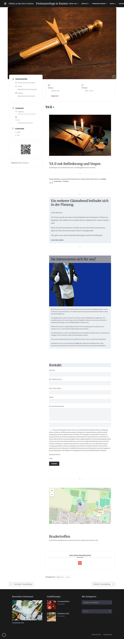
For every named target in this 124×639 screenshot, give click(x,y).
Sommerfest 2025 (18, 623)
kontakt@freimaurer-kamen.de (27, 89)
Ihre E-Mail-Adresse (55, 388)
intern (18, 132)
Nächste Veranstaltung (102, 584)
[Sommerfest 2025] (27, 610)
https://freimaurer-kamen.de (26, 96)
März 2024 (60, 577)
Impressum (107, 634)
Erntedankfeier (63, 601)
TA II (18, 135)
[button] (78, 3)
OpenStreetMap (101, 523)
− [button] (52, 494)
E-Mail (77, 343)
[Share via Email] (80, 563)
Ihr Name (52, 370)
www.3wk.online (57, 240)
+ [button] (52, 490)
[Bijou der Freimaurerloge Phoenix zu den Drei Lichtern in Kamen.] (5, 3)
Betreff (51, 397)
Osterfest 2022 (63, 613)
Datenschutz (96, 634)
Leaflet (94, 523)
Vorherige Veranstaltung (23, 584)
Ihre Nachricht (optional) (56, 406)
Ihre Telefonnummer (55, 379)
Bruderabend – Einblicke (61, 181)
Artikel (103, 179)
